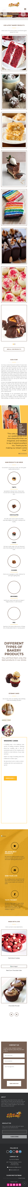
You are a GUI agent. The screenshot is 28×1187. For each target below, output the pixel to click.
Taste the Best (11, 900)
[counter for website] (14, 1184)
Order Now (10, 778)
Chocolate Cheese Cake (14, 182)
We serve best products (11, 852)
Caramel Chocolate (14, 336)
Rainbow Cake (14, 220)
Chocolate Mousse (14, 1005)
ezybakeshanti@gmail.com (14, 1167)
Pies (14, 622)
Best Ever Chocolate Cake (14, 970)
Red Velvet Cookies (14, 958)
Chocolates (14, 515)
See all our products (14, 349)
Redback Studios (21, 1178)
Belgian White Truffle (14, 298)
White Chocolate (14, 143)
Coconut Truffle (14, 105)
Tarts (14, 487)
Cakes (14, 542)
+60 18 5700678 (15, 1159)
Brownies (14, 596)
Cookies (14, 570)
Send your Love (11, 876)
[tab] (7, 709)
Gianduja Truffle (14, 259)
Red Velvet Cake (14, 66)
